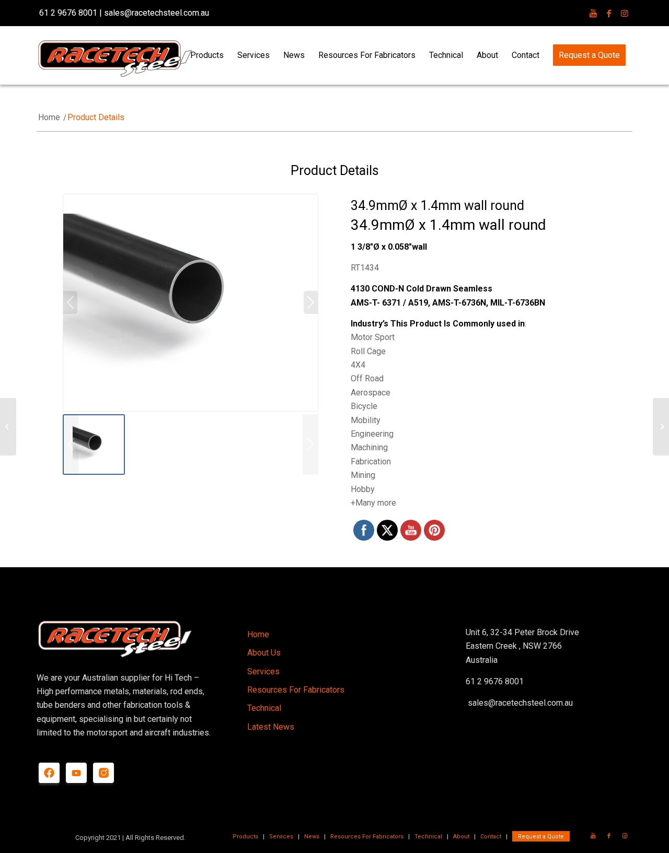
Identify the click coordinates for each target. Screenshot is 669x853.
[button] (310, 444)
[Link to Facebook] (609, 13)
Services (263, 671)
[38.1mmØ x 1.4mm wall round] (8, 426)
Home (258, 634)
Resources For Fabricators (295, 690)
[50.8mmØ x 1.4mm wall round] (661, 426)
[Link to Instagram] (624, 13)
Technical (264, 708)
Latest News (270, 727)
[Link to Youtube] (593, 13)
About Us (264, 653)
